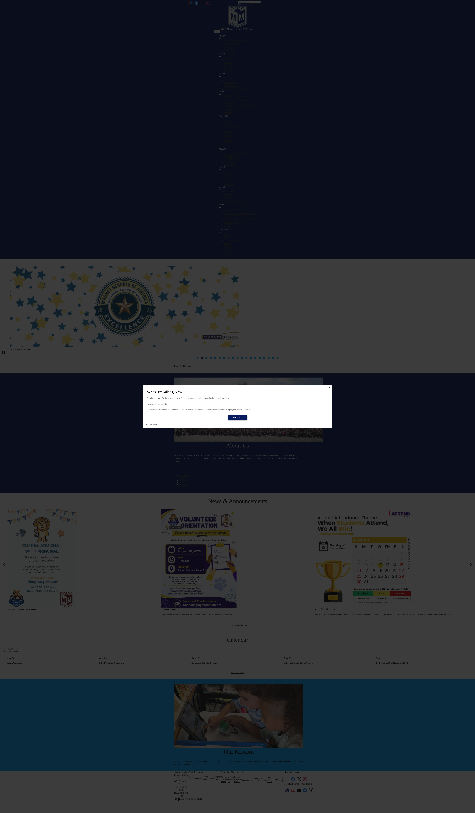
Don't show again (151, 424)
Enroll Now (237, 417)
